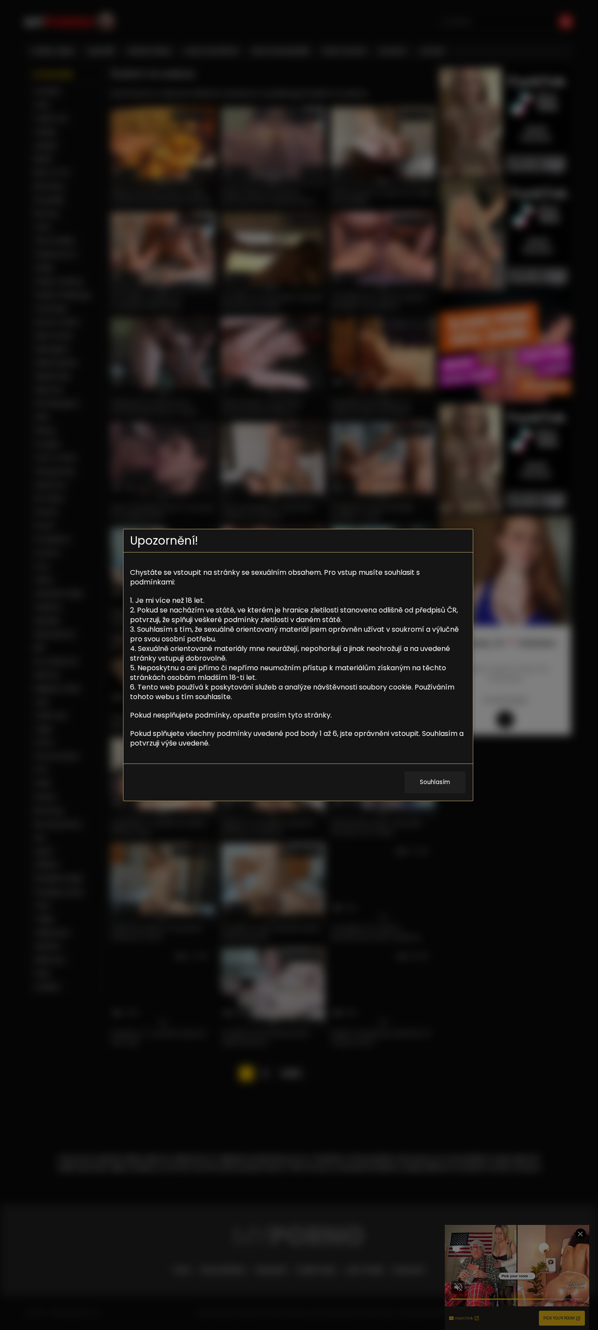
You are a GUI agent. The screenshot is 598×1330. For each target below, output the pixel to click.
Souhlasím (435, 782)
